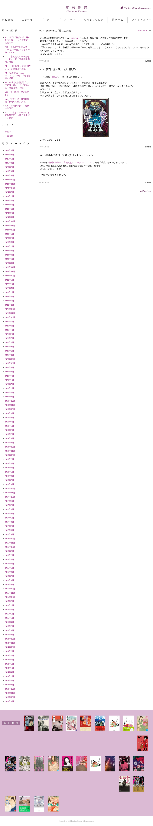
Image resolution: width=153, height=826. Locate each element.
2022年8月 (9, 284)
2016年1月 (9, 584)
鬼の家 (55, 77)
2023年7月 (9, 242)
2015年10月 (10, 597)
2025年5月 (9, 159)
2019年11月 (10, 405)
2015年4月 (9, 622)
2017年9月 (9, 501)
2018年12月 (10, 447)
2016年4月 (9, 572)
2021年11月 (10, 313)
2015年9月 (9, 601)
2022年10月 (10, 276)
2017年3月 (9, 526)
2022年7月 (9, 288)
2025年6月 (9, 155)
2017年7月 (9, 509)
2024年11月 (10, 184)
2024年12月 (10, 180)
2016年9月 (9, 551)
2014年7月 (9, 660)
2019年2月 (9, 438)
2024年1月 (9, 217)
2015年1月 (9, 635)
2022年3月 (9, 296)
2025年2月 (9, 171)
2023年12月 (10, 221)
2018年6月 (9, 468)
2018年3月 (9, 480)
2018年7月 (9, 463)
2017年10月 (10, 497)
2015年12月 (10, 589)
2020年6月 (9, 380)
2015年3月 (9, 626)
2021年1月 (9, 355)
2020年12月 (10, 359)
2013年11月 (10, 693)
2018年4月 (9, 476)
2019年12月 (10, 401)
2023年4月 (9, 255)
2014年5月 (9, 668)
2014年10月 (10, 647)
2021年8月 (9, 326)
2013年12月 (10, 689)
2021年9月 (9, 322)
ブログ (8, 132)
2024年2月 (9, 213)
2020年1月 (9, 397)
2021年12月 (10, 309)
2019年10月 (10, 409)
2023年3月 (9, 259)
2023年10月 (10, 230)
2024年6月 (9, 205)
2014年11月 (10, 643)
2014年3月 (9, 676)
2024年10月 (10, 188)
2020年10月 (10, 363)
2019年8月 (9, 418)
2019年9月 (9, 413)
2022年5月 (9, 292)
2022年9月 (9, 280)
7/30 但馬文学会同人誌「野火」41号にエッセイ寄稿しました (17, 50)
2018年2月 (9, 484)
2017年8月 (9, 505)
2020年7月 (9, 376)
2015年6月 (9, 614)
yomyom (74, 38)
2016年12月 (10, 539)
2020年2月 (9, 392)
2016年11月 (10, 543)
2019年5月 (9, 430)
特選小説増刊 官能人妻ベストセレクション (70, 162)
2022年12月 (10, 267)
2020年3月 (9, 388)
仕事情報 (9, 136)
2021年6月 (9, 334)
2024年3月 (9, 209)
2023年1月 (9, 263)
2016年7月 (9, 559)
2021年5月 (9, 338)
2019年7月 (9, 422)
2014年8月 (9, 655)
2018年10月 (10, 455)
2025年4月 (9, 163)
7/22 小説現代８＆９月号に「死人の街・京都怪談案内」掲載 (17, 59)
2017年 (145, 30)
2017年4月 (9, 522)
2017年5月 (9, 518)
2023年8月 (9, 238)
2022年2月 (9, 301)
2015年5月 (9, 618)
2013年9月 (9, 701)
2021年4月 (9, 342)
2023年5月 (9, 251)
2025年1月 (9, 175)
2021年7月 (9, 330)
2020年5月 (9, 384)
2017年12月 (10, 488)
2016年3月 (9, 576)
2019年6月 (9, 426)
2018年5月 (9, 472)
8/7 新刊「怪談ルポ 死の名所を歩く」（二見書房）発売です (17, 40)
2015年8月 (9, 605)
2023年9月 (9, 234)
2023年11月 (10, 226)
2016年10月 (10, 547)
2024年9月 (9, 192)
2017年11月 (10, 493)
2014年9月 (9, 651)
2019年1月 (9, 443)
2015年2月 (9, 630)
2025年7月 (9, 150)
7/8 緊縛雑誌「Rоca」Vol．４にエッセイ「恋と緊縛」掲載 (17, 75)
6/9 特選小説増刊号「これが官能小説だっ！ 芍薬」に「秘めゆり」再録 (17, 85)
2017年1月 (9, 534)
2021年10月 (10, 317)
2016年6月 (9, 564)
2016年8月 (9, 555)
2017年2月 (9, 530)
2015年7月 (9, 610)
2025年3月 (9, 167)
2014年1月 (9, 685)
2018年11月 (10, 451)
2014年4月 (9, 672)
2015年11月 (10, 593)
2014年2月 (9, 680)
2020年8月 (9, 372)
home (139, 30)
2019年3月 (9, 434)
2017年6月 (9, 514)
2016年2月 (9, 580)
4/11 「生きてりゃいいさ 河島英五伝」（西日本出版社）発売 (18, 115)
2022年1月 (9, 305)
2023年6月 (9, 246)
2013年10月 (10, 697)
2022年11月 (10, 271)
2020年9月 (9, 367)
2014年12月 (10, 639)
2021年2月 (9, 351)
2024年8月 (9, 196)
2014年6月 (9, 664)
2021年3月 (9, 347)
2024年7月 (9, 200)
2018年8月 (9, 459)
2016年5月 (9, 568)
